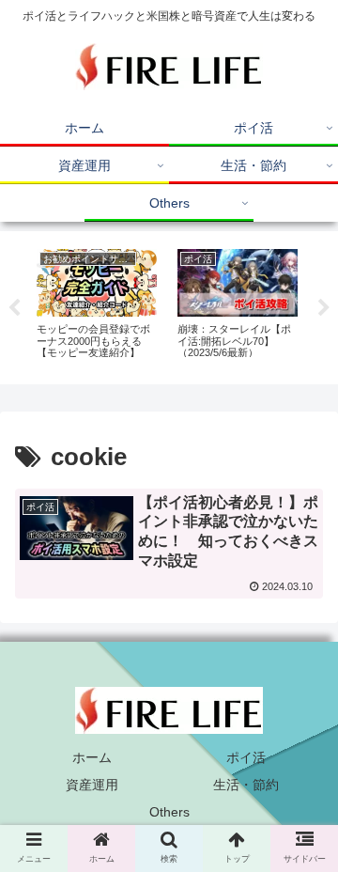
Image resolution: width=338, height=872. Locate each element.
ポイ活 (246, 757)
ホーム (92, 757)
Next (324, 308)
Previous (14, 308)
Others (169, 811)
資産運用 (92, 784)
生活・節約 (246, 784)
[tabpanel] (96, 304)
